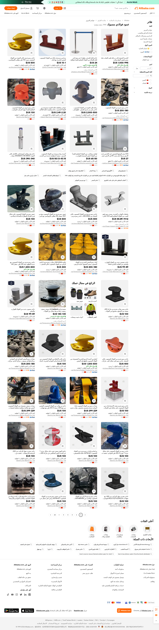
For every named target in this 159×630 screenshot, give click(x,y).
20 (55, 515)
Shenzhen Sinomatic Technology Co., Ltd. (21, 163)
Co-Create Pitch (149, 573)
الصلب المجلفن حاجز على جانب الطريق (115, 180)
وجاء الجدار (92, 171)
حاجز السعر (95, 180)
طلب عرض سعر (87, 573)
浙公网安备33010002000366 (115, 627)
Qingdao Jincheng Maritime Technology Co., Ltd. (83, 223)
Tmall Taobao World (68, 620)
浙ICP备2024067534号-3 (134, 627)
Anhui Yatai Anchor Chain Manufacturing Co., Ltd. (52, 163)
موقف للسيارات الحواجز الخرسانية (45, 544)
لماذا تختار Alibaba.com (147, 569)
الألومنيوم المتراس (107, 171)
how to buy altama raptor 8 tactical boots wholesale (134, 554)
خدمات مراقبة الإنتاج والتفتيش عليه (113, 585)
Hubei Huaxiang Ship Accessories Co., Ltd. (83, 163)
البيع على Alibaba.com (24, 569)
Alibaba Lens (146, 610)
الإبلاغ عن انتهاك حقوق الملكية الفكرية (50, 585)
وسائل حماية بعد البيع (117, 581)
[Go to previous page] (85, 515)
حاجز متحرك (79, 549)
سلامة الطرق (102, 20)
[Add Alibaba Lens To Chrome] (124, 610)
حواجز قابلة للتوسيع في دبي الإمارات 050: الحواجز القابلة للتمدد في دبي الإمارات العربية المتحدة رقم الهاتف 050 (95, 175)
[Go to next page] (50, 515)
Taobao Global (88, 620)
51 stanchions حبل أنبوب (120, 544)
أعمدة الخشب (124, 549)
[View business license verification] (99, 627)
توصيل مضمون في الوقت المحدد (113, 577)
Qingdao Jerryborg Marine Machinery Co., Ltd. (83, 117)
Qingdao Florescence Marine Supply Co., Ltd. (114, 118)
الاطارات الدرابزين (109, 549)
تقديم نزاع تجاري (56, 577)
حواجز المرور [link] (90, 20)
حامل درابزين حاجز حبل (30, 175)
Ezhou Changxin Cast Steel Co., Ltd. (54, 67)
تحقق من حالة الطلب (24, 577)
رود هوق (39, 549)
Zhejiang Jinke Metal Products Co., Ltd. (84, 72)
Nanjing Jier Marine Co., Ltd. (25, 117)
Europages (111, 620)
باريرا (49, 549)
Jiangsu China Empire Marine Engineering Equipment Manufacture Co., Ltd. (114, 69)
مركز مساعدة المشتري (54, 569)
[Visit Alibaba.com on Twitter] (21, 594)
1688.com (57, 620)
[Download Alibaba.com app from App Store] (27, 610)
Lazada (79, 620)
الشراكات (28, 585)
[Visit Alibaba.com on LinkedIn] (25, 594)
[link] (156, 609)
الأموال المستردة (56, 581)
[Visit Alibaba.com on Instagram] (16, 594)
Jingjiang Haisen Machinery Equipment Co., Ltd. (52, 117)
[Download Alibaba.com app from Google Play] (11, 610)
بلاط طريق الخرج (93, 549)
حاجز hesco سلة (82, 544)
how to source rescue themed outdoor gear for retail (96, 554)
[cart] (37, 8)
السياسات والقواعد (118, 590)
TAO (96, 620)
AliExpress (48, 620)
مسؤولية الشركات (149, 577)
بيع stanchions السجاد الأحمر (142, 544)
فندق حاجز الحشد (25, 544)
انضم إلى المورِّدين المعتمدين (22, 581)
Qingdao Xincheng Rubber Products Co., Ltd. (21, 67)
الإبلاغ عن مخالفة (56, 590)
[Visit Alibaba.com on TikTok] (8, 594)
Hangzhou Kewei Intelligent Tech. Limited (114, 163)
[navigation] (142, 268)
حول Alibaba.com (149, 564)
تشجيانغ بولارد (122, 171)
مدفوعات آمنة (119, 569)
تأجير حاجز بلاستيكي (66, 544)
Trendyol (102, 620)
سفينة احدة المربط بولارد (100, 544)
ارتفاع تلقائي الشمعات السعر (51, 175)
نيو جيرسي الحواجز (80, 180)
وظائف (152, 581)
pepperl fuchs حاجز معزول (142, 549)
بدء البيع (28, 573)
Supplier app (78, 610)
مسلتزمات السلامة (115, 20)
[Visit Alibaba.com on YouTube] (12, 594)
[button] (64, 8)
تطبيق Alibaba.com (42, 610)
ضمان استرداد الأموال (117, 573)
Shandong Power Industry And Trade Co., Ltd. (114, 226)
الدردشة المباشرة (56, 573)
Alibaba (126, 20)
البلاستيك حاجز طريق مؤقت (75, 171)
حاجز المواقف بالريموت (63, 549)
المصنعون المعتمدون (86, 569)
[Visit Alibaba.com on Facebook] (29, 594)
